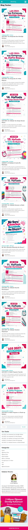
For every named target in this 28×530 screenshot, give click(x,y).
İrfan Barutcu (7, 45)
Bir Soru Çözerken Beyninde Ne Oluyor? (13, 247)
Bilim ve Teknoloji (6, 458)
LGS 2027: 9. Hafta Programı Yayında (12, 372)
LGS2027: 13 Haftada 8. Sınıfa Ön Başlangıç (12, 440)
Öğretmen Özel (5, 452)
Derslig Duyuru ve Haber (7, 460)
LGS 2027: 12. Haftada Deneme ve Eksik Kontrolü (13, 442)
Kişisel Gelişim (5, 456)
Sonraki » (24, 427)
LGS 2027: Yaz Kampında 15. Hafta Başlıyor (12, 436)
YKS (3, 464)
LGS (3, 462)
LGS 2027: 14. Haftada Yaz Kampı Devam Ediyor (13, 438)
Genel (3, 450)
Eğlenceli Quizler (5, 466)
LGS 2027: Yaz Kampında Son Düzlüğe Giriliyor (12, 434)
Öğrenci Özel (5, 454)
